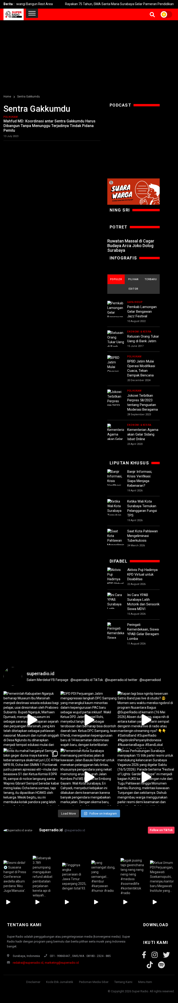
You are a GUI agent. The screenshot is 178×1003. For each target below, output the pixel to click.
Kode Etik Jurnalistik (59, 982)
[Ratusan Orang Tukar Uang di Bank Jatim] (115, 342)
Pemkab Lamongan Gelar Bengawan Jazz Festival (142, 311)
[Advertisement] (89, 55)
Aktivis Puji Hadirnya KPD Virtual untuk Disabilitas (142, 574)
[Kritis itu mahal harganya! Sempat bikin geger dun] (31, 777)
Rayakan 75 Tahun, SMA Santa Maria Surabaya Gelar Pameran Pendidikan (107, 4)
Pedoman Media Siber (93, 982)
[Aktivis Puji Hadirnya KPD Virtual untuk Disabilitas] (115, 581)
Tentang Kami (123, 982)
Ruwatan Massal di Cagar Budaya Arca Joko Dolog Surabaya (130, 245)
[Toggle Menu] (32, 13)
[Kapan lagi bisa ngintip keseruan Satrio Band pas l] (146, 719)
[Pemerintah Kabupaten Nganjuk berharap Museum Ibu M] (31, 719)
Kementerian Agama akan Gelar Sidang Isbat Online (142, 434)
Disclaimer (33, 982)
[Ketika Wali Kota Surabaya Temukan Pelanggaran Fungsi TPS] (115, 513)
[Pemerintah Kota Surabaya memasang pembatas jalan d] (89, 777)
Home (7, 96)
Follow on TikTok (161, 830)
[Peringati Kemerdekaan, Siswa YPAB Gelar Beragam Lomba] (115, 638)
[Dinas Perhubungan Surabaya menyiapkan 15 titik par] (146, 777)
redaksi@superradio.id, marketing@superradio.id (46, 962)
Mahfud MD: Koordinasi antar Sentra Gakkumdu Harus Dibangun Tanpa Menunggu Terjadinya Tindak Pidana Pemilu (49, 126)
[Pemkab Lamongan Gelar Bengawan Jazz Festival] (115, 315)
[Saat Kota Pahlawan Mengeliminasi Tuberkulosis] (115, 540)
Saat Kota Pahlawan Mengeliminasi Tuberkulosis (142, 536)
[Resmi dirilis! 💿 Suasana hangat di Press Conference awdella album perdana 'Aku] (15, 876)
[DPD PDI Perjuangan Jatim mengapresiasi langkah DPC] (89, 719)
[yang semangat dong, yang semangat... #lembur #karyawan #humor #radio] (103, 876)
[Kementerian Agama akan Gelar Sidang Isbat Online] (115, 439)
